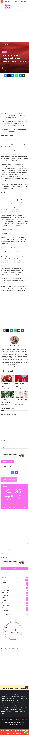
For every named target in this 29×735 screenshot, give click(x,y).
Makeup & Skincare (7, 587)
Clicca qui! (17, 650)
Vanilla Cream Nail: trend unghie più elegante (15, 1)
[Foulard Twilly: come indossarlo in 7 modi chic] (21, 394)
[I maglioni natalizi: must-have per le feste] (7, 378)
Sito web (3, 447)
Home (4, 44)
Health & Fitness (6, 590)
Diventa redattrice (9, 479)
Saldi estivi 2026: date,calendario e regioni (20, 385)
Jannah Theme (4, 730)
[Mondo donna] (7, 6)
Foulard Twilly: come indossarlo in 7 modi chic (21, 401)
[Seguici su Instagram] (26, 688)
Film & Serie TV (6, 595)
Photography (5, 605)
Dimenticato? (24, 554)
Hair (3, 585)
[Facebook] (4, 330)
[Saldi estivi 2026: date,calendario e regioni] (21, 378)
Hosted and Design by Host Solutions (14, 722)
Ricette (4, 607)
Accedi (14, 568)
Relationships (5, 592)
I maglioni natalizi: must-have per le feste (6, 385)
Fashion (8, 44)
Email (3, 440)
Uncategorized (5, 610)
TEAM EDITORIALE (19, 724)
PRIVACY (7, 724)
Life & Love (5, 580)
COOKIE (12, 724)
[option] (14, 630)
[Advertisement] (14, 26)
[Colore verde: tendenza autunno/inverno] (7, 394)
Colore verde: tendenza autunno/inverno (6, 401)
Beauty (4, 582)
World (3, 602)
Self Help (4, 597)
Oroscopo (4, 600)
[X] (7, 330)
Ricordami (4, 557)
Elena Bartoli (6, 68)
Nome (3, 434)
